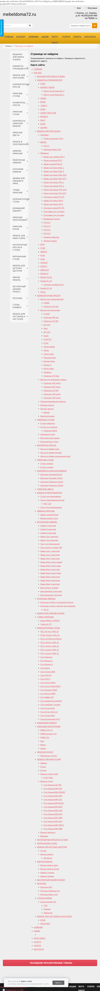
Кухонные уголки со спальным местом (56, 602)
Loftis (42, 259)
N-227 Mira (48, 778)
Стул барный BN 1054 (53, 810)
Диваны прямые (47, 876)
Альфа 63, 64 (46, 288)
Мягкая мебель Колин (49, 869)
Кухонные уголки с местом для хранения (57, 606)
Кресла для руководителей (51, 299)
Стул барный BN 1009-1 (54, 825)
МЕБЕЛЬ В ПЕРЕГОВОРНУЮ (20, 143)
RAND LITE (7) (46, 730)
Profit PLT (48, 339)
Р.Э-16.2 (47, 233)
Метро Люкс (49, 369)
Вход (79, 8)
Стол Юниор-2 (46, 664)
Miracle (47, 412)
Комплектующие (47, 416)
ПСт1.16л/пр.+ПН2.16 (49, 642)
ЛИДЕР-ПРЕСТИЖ (48, 113)
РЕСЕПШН (17, 298)
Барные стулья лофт (49, 774)
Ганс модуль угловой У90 (51, 547)
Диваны (43, 763)
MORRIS (44, 117)
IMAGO (43, 142)
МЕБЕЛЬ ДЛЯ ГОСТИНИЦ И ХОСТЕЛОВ (19, 316)
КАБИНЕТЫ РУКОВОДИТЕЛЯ (20, 67)
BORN (43, 102)
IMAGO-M (44, 270)
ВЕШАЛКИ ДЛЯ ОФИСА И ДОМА (18, 57)
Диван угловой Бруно (49, 515)
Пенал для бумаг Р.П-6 (53, 204)
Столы (43, 767)
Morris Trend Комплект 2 (54, 91)
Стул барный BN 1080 (53, 818)
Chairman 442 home (52, 383)
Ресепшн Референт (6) (50, 891)
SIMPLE (43, 252)
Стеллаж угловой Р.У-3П (54, 208)
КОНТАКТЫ (90, 36)
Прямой (47, 909)
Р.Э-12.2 (47, 226)
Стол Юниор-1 (46, 661)
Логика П (47, 365)
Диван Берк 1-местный (50, 584)
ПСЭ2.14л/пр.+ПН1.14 (49, 635)
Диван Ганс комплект (49, 537)
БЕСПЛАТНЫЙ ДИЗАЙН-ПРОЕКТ (19, 289)
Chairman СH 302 (51, 390)
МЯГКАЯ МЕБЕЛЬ (16, 278)
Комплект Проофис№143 (51, 474)
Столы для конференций (51, 507)
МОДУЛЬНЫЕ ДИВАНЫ (19, 161)
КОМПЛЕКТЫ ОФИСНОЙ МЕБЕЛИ (19, 123)
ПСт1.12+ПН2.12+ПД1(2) (51, 639)
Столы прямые (46, 464)
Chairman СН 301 (51, 321)
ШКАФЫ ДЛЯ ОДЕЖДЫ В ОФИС (19, 181)
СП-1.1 (46, 146)
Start (46, 328)
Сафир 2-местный (48, 529)
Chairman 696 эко (51, 317)
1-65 (45, 905)
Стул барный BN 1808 (53, 829)
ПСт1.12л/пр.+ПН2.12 (49, 650)
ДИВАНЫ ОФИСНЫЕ (18, 152)
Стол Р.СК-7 (45, 679)
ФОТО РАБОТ (55, 39)
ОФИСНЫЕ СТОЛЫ (18, 113)
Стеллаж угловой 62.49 (53, 285)
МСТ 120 (47, 504)
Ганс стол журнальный (50, 544)
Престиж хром (50, 358)
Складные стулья (47, 434)
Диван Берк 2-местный (50, 580)
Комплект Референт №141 (51, 482)
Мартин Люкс (49, 361)
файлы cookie (26, 981)
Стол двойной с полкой (50, 705)
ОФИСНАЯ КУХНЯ (17, 227)
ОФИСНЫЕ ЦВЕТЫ (18, 133)
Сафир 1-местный (48, 526)
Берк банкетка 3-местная (51, 591)
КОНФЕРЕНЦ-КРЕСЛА (19, 103)
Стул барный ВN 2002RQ (54, 792)
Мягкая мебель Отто (49, 518)
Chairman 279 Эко (51, 376)
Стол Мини (45, 668)
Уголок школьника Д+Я (50, 719)
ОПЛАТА (77, 36)
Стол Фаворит (46, 657)
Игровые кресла (47, 405)
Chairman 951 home (52, 387)
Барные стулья (46, 781)
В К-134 (47, 332)
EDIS (42, 244)
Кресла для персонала (50, 310)
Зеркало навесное (51, 237)
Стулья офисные (47, 423)
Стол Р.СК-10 (45, 675)
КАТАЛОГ (20, 36)
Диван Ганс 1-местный (50, 551)
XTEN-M (43, 263)
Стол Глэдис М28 (47, 672)
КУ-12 (46, 610)
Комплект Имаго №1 (52, 149)
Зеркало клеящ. (50, 241)
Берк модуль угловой (49, 588)
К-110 (46, 343)
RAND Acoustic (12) (48, 734)
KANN (42, 920)
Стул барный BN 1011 (53, 799)
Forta (42, 255)
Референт (44, 153)
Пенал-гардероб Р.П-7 (53, 160)
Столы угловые (46, 467)
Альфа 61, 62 (46, 281)
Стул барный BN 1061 (53, 796)
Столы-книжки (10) (48, 902)
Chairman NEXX (50, 431)
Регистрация (92, 8)
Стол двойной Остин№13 (51, 701)
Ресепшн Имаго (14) (49, 894)
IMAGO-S (44, 274)
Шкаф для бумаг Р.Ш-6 (53, 201)
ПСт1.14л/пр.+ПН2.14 (49, 646)
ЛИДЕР (43, 98)
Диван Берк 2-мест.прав (50, 573)
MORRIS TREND (47, 87)
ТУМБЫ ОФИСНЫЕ (18, 191)
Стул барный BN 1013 (53, 814)
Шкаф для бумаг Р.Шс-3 (54, 171)
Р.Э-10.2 (47, 222)
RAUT (42, 120)
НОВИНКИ (33, 36)
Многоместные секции (50, 438)
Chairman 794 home (52, 394)
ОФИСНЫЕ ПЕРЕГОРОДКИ (20, 218)
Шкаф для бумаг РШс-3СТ (55, 179)
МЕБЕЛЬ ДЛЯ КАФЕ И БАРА (19, 236)
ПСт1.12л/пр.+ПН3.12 (49, 653)
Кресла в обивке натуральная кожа (55, 456)
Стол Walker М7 (47, 697)
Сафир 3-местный (48, 533)
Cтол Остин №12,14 (48, 712)
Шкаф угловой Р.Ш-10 (53, 164)
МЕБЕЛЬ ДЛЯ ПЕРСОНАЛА (19, 76)
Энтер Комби (49, 347)
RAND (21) (44, 737)
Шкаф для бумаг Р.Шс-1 (54, 168)
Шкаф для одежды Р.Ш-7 (54, 157)
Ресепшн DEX (46, 887)
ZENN (42, 109)
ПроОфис (44, 135)
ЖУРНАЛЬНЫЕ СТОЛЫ (19, 257)
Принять (58, 983)
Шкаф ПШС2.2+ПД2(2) (50, 621)
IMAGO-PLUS (46, 277)
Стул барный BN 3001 (53, 807)
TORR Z (43, 106)
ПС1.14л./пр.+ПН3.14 (49, 631)
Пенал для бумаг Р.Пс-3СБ (55, 190)
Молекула (48, 858)
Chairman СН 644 (51, 306)
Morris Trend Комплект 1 (54, 95)
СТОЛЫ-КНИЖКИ (17, 306)
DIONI (42, 124)
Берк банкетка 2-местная (51, 595)
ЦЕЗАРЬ (43, 128)
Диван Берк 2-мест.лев (50, 569)
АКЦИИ (45, 36)
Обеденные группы (48, 756)
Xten (42, 741)
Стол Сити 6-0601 (48, 683)
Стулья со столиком (48, 427)
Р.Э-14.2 (47, 230)
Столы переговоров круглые (52, 500)
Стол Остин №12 (47, 708)
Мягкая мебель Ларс (49, 865)
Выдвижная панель (52, 219)
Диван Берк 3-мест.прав (50, 566)
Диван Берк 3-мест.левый (51, 562)
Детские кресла (47, 409)
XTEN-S (43, 266)
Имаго (43, 745)
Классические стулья (49, 442)
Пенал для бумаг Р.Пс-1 (54, 182)
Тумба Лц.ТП (45, 624)
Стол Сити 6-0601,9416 (50, 686)
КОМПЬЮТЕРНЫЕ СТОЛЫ (20, 200)
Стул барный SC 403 (52, 785)
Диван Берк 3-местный (50, 577)
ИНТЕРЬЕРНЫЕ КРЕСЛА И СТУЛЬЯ (20, 247)
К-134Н (47, 314)
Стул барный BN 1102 (53, 789)
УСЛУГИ (66, 36)
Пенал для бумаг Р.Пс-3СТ (55, 193)
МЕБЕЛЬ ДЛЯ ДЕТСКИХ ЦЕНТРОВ (19, 268)
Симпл (43, 748)
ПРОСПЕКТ (45, 924)
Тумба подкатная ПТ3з (53, 138)
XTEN (42, 84)
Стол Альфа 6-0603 (48, 690)
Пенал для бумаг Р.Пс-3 (54, 186)
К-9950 (46, 303)
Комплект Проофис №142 (51, 478)
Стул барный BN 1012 (53, 821)
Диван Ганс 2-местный (50, 555)
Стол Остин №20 (47, 715)
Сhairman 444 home (52, 398)
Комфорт (47, 372)
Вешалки (44, 836)
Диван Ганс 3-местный (50, 558)
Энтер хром (49, 354)
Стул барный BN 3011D (54, 803)
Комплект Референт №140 (51, 485)
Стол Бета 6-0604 (47, 694)
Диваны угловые (47, 873)
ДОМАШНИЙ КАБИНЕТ (19, 209)
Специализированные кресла (53, 401)
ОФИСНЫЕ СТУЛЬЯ (18, 94)
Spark (46, 336)
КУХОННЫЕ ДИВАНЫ (18, 170)
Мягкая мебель (46, 854)
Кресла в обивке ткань (49, 449)
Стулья (43, 770)
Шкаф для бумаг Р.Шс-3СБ (55, 175)
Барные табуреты (47, 832)
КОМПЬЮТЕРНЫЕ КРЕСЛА (20, 85)
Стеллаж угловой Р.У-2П (54, 197)
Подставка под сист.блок (54, 212)
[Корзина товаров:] (94, 25)
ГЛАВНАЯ (8, 36)
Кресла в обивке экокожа (51, 453)
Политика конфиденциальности (13, 987)
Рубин (43, 292)
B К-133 (47, 325)
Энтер (46, 350)
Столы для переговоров (50, 496)
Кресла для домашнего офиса (53, 380)
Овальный (48, 913)
